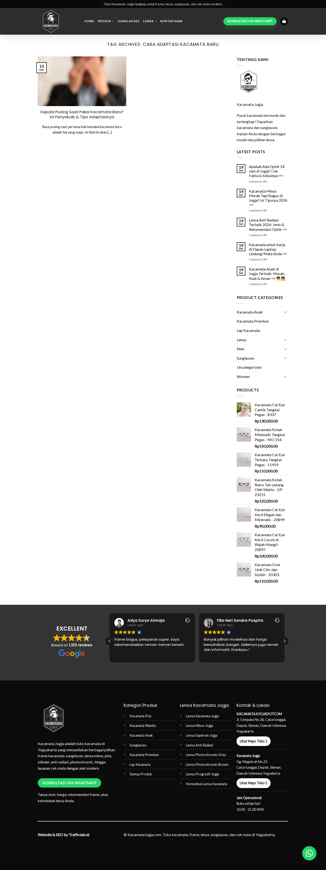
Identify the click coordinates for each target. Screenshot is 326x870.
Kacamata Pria (140, 716)
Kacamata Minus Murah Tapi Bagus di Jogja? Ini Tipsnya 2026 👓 (268, 198)
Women (243, 376)
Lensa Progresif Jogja (202, 774)
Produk (104, 21)
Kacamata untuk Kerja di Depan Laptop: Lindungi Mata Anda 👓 (268, 249)
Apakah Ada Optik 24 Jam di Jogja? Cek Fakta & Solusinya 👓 (266, 171)
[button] (284, 21)
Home (89, 21)
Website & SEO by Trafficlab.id (63, 834)
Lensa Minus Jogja (199, 726)
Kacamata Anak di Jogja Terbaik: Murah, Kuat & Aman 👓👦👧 (267, 273)
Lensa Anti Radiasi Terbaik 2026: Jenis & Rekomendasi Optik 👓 (268, 224)
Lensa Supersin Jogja (201, 735)
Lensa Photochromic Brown (207, 764)
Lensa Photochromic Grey (206, 755)
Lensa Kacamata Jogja (202, 716)
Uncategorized (249, 367)
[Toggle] (285, 312)
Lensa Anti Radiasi (199, 745)
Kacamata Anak (250, 312)
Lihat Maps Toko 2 (253, 783)
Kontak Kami (171, 21)
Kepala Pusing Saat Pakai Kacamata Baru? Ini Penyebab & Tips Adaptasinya (82, 114)
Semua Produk (141, 774)
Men (240, 348)
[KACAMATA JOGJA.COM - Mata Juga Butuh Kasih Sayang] (57, 21)
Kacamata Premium (253, 321)
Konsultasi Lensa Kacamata (206, 784)
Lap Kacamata (248, 330)
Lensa (148, 21)
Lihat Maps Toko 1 (253, 741)
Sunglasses (129, 21)
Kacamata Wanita (143, 726)
